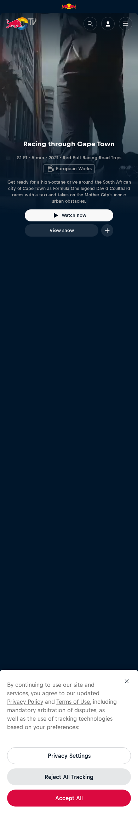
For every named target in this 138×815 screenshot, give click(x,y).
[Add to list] (107, 230)
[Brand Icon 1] (69, 6)
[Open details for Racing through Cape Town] (69, 131)
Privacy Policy (25, 701)
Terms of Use (73, 701)
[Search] (90, 23)
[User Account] (108, 23)
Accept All (69, 798)
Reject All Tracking (69, 777)
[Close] (127, 681)
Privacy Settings (69, 755)
